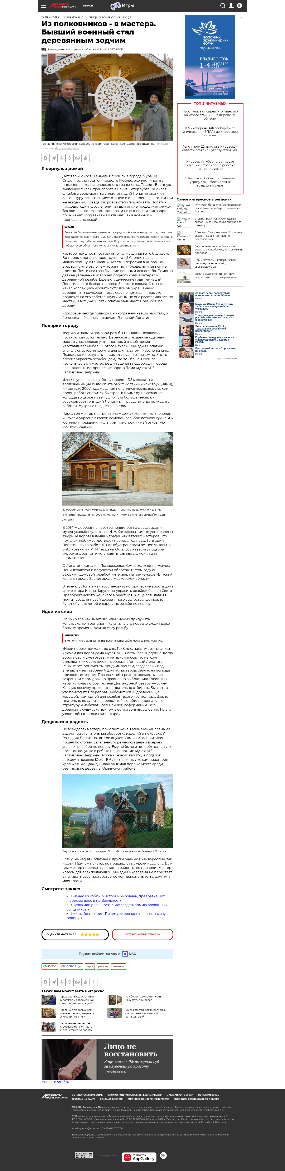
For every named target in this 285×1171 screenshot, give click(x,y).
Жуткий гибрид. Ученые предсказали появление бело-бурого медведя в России (219, 208)
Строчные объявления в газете (148, 1099)
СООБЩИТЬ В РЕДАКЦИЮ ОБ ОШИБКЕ (196, 1099)
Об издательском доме (87, 1095)
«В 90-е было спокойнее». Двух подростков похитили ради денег (217, 275)
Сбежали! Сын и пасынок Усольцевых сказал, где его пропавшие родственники (219, 236)
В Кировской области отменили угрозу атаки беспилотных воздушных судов (210, 182)
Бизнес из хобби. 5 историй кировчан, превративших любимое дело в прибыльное (116, 898)
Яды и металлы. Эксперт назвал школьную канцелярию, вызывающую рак (215, 263)
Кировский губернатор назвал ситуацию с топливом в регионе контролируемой (210, 165)
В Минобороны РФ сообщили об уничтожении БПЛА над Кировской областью (210, 131)
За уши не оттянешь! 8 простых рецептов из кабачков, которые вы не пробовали (219, 249)
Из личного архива (67, 148)
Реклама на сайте (83, 1099)
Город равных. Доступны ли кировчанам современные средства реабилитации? (77, 1000)
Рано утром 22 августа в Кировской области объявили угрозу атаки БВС (210, 148)
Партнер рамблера (107, 1155)
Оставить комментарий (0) (142, 934)
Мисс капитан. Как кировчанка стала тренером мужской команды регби (145, 1013)
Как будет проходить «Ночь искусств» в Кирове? (143, 998)
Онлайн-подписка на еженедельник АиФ (134, 1095)
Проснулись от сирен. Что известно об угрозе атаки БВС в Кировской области (210, 115)
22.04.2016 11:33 (51, 17)
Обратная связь (208, 1095)
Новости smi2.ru (55, 1082)
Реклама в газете (111, 1099)
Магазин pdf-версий (179, 1095)
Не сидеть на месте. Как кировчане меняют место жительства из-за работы (75, 1027)
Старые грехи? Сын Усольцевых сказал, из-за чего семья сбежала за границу (218, 222)
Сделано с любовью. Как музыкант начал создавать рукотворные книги (76, 1013)
